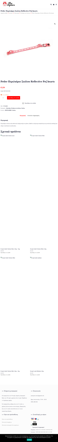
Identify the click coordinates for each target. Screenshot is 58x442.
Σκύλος (10, 13)
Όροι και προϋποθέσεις (7, 419)
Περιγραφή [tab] (23, 115)
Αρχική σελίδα (4, 13)
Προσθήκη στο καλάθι (13, 97)
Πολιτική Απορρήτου (7, 422)
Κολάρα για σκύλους (25, 13)
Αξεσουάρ (16, 13)
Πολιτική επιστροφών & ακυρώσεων (10, 425)
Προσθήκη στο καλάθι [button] (5, 252)
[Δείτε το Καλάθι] (53, 4)
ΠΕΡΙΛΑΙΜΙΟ (8, 110)
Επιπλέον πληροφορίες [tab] (33, 115)
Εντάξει (29, 439)
